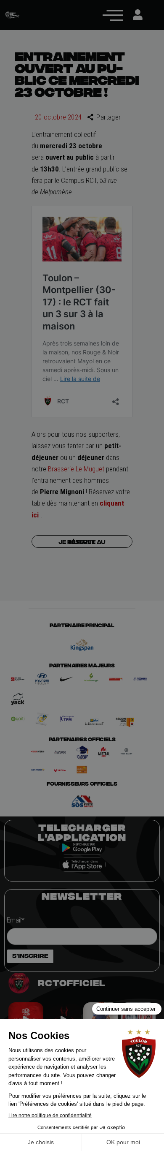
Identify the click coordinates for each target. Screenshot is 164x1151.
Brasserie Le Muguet (76, 469)
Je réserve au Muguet (82, 541)
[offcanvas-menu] (113, 15)
